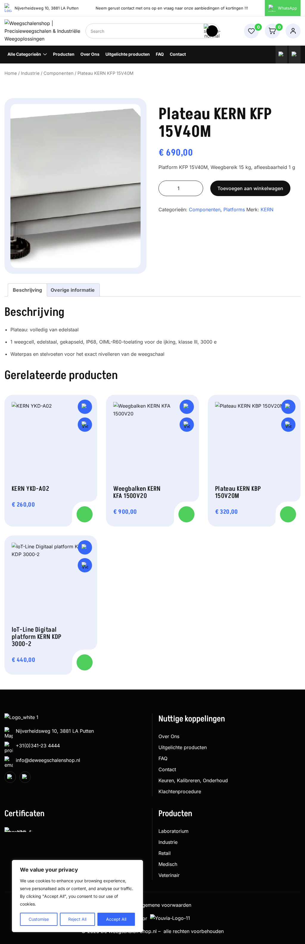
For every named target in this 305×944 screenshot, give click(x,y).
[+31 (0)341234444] (281, 54)
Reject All (77, 919)
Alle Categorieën (24, 54)
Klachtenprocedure (179, 791)
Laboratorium (173, 831)
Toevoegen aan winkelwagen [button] (85, 514)
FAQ (160, 54)
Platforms (234, 209)
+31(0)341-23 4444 (38, 746)
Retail (164, 853)
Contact (178, 54)
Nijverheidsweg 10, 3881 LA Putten (55, 731)
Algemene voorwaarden (164, 905)
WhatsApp (287, 8)
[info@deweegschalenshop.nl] (295, 54)
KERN (267, 209)
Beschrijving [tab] (27, 290)
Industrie (30, 73)
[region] (77, 896)
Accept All (116, 919)
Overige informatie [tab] (73, 290)
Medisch (167, 864)
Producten (63, 54)
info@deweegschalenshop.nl (48, 760)
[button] (85, 407)
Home (10, 73)
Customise (39, 919)
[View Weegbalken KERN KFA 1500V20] (186, 424)
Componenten (58, 73)
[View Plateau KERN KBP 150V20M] (288, 424)
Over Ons (89, 54)
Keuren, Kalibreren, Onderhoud (193, 780)
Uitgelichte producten (127, 54)
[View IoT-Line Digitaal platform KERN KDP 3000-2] (85, 565)
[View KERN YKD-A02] (85, 424)
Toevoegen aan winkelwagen (250, 188)
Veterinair (169, 875)
